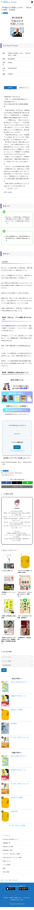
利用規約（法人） (18, 897)
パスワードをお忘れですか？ (17, 450)
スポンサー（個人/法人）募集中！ (12, 854)
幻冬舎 (10, 192)
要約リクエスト (7, 861)
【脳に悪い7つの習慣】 (16, 709)
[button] (6, 482)
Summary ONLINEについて (10, 839)
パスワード (17, 434)
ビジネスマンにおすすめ (8, 472)
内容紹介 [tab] (10, 87)
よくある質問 (6, 864)
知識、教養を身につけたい (7, 475)
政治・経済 (5, 13)
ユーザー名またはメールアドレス (17, 425)
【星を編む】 (14, 723)
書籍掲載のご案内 (8, 850)
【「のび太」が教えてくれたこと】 (19, 737)
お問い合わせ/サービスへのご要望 (12, 857)
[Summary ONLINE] (9, 2)
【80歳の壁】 (14, 811)
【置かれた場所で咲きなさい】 (18, 682)
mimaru (17, 508)
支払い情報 (6, 872)
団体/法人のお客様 (8, 846)
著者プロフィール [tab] (24, 87)
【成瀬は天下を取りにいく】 (18, 696)
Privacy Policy (26, 897)
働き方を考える (18, 472)
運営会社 (6, 897)
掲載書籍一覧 (6, 843)
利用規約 (11, 897)
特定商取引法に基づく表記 (17, 899)
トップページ (6, 835)
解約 (4, 868)
